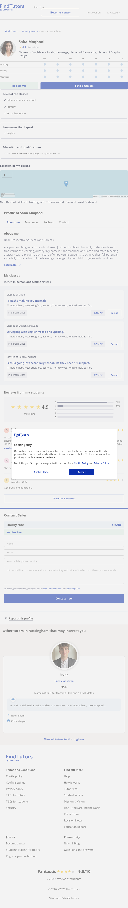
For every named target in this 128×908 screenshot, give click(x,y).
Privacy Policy (101, 463)
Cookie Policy (81, 463)
